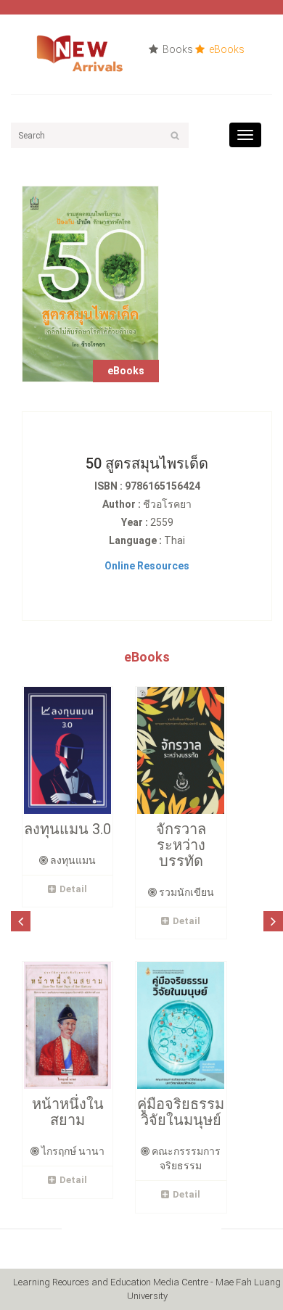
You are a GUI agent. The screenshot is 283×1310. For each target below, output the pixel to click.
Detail (73, 888)
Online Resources (146, 566)
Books (176, 49)
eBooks (226, 49)
